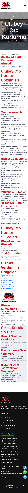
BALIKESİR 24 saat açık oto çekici (10, 459)
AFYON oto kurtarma (6, 280)
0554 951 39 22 (6, 471)
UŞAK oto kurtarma (6, 277)
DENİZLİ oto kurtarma (7, 275)
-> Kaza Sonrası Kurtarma (8, 425)
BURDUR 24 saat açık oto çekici (9, 454)
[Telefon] (25, 468)
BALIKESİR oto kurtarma (8, 290)
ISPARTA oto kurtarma (7, 282)
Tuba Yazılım (16, 487)
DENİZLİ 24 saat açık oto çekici (9, 438)
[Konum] (25, 477)
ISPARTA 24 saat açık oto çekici (9, 448)
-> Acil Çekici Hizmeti (6, 430)
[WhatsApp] (25, 472)
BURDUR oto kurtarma (7, 286)
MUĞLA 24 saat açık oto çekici (9, 451)
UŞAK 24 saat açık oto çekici (8, 441)
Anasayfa (7, 41)
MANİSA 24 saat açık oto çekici (9, 456)
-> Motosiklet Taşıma (6, 428)
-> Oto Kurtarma (5, 417)
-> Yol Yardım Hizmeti (7, 420)
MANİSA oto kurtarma (7, 288)
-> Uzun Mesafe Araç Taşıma (8, 422)
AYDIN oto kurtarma (6, 278)
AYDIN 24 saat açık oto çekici (8, 443)
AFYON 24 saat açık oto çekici (9, 446)
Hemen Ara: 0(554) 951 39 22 (9, 66)
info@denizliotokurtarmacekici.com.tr (12, 473)
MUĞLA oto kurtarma (6, 284)
